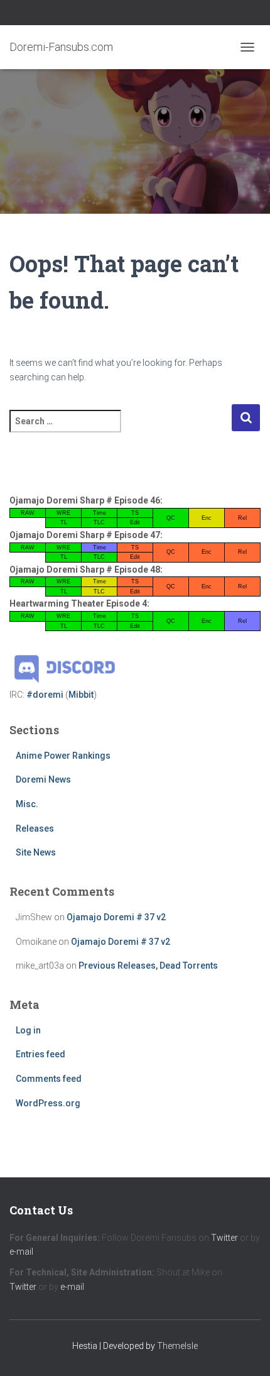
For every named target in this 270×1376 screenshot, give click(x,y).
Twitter (224, 1238)
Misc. (27, 804)
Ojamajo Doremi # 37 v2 (116, 917)
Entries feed (40, 1054)
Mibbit (81, 695)
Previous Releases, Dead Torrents (148, 965)
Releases (35, 828)
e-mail (21, 1252)
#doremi (44, 695)
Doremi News (43, 779)
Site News (36, 852)
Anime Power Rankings (63, 756)
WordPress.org (48, 1103)
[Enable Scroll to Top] (245, 1351)
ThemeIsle (177, 1346)
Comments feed (49, 1079)
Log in (28, 1030)
